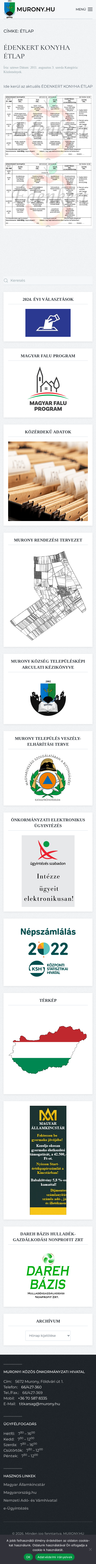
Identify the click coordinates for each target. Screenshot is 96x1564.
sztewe (14, 67)
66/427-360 (31, 1387)
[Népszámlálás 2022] (48, 952)
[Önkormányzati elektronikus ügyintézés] (48, 871)
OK (28, 1557)
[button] (84, 9)
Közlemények (12, 72)
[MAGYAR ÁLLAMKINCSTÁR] (48, 1160)
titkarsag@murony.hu (39, 1404)
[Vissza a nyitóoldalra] (29, 9)
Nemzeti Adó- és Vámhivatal (30, 1500)
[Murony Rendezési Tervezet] (48, 595)
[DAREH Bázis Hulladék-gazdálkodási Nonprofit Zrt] (48, 1275)
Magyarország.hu (20, 1492)
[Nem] (90, 1549)
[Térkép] (48, 1049)
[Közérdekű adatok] (48, 481)
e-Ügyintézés (15, 1508)
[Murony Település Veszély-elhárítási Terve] (48, 777)
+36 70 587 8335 (32, 1398)
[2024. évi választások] (48, 322)
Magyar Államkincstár (24, 1484)
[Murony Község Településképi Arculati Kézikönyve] (48, 697)
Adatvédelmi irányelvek (55, 1557)
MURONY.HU (73, 1533)
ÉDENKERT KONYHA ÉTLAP (36, 51)
